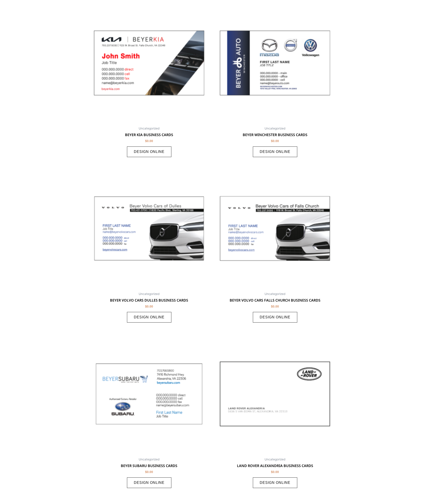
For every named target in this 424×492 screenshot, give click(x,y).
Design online (149, 152)
